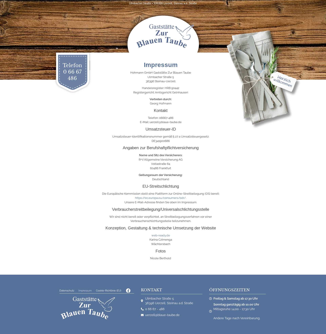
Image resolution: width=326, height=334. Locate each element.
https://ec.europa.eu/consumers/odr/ (160, 198)
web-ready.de (160, 235)
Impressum (85, 290)
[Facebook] (128, 290)
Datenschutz (66, 290)
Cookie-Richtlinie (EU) (108, 290)
